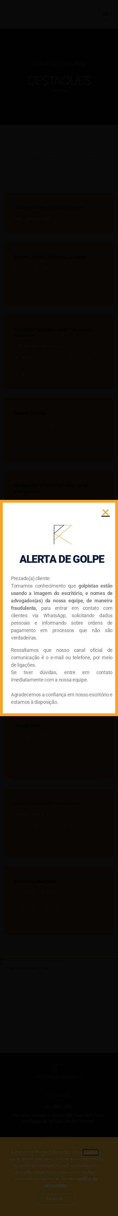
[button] (105, 512)
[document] (59, 608)
